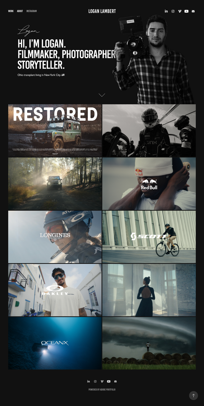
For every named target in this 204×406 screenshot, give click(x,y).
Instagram (31, 11)
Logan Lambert (102, 11)
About (20, 11)
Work (10, 11)
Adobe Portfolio (107, 389)
